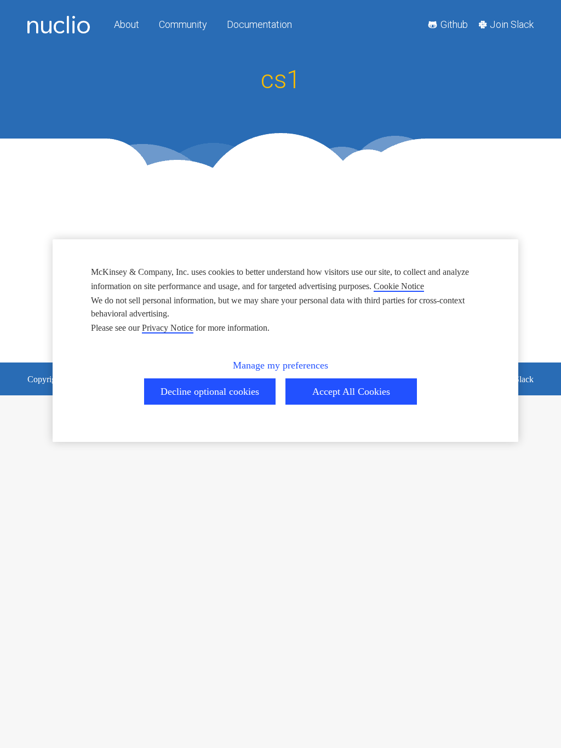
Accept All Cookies (351, 391)
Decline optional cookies (210, 391)
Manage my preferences (280, 365)
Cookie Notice (399, 286)
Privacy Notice (167, 327)
